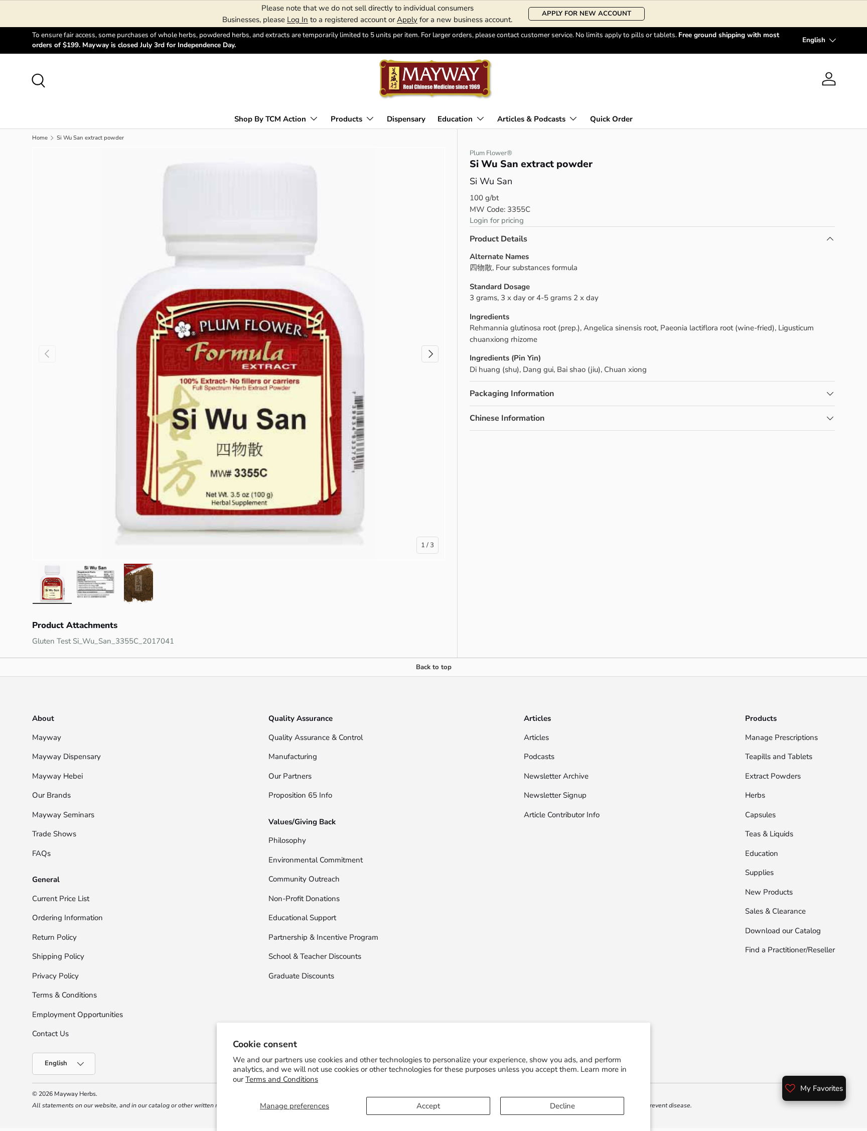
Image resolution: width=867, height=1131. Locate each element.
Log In (297, 20)
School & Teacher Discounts (314, 956)
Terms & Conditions (64, 995)
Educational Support (302, 918)
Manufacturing (292, 756)
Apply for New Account (586, 13)
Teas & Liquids (769, 834)
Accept (428, 1106)
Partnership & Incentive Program (323, 937)
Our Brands (51, 795)
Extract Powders (773, 776)
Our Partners (290, 776)
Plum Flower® (491, 153)
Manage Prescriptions (781, 737)
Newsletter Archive (556, 776)
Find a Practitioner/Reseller (790, 950)
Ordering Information (67, 918)
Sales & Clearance (775, 911)
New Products (769, 892)
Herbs (755, 795)
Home (40, 138)
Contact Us (51, 1034)
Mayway (46, 737)
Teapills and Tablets (778, 756)
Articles (536, 737)
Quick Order (611, 119)
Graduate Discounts (301, 976)
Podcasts (539, 756)
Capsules (760, 815)
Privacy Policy (55, 976)
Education (455, 119)
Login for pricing (497, 220)
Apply (407, 20)
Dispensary (406, 119)
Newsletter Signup (555, 795)
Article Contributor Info (562, 815)
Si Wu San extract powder (90, 138)
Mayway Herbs (75, 1094)
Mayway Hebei (57, 776)
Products (346, 119)
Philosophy (287, 840)
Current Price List (60, 899)
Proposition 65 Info (300, 795)
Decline (562, 1106)
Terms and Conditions (281, 1079)
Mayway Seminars (63, 815)
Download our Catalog (783, 931)
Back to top (434, 667)
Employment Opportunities (77, 1015)
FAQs (41, 853)
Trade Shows (54, 834)
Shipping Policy (58, 956)
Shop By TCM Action (270, 119)
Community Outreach (304, 879)
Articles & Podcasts (531, 119)
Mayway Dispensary (66, 756)
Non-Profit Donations (304, 899)
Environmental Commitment (315, 860)
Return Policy (54, 937)
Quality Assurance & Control (315, 737)
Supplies (759, 872)
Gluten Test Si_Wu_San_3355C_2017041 (103, 641)
